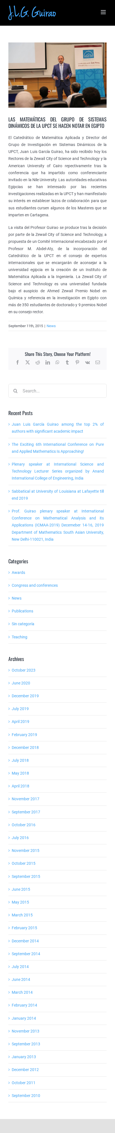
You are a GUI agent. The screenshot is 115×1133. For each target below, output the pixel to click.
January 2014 (24, 1018)
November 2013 (25, 1031)
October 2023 (23, 670)
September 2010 (26, 1095)
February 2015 (24, 928)
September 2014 (26, 954)
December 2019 (25, 696)
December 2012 (25, 1069)
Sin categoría (23, 624)
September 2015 (26, 876)
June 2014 (21, 979)
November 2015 (25, 850)
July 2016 (20, 837)
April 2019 (20, 721)
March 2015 (22, 915)
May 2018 (20, 773)
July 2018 (20, 760)
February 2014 (24, 1005)
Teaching (19, 637)
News (51, 326)
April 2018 (20, 786)
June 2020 (21, 683)
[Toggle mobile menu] (104, 12)
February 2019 (24, 734)
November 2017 (25, 799)
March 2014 (22, 992)
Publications (22, 611)
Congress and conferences (35, 585)
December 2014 (25, 941)
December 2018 (25, 747)
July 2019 (20, 708)
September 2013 (26, 1044)
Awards (18, 572)
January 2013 (24, 1057)
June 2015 (21, 889)
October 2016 (23, 825)
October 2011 (23, 1083)
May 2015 (20, 902)
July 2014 (20, 966)
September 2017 (26, 812)
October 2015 (23, 863)
